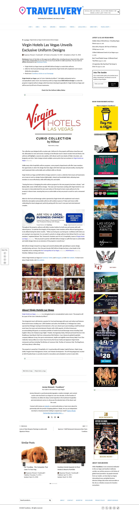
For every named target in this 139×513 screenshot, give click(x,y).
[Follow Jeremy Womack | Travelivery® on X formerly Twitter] (51, 417)
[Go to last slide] (24, 464)
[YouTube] (114, 508)
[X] (5, 256)
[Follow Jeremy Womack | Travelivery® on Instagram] (55, 417)
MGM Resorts (70, 250)
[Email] (5, 263)
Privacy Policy (100, 500)
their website (70, 258)
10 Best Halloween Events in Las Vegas (103, 52)
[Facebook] (5, 253)
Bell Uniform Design (28, 371)
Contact (70, 500)
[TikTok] (118, 508)
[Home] (22, 40)
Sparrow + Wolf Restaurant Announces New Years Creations (72, 428)
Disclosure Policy (42, 62)
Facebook (45, 258)
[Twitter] (106, 508)
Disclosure (89, 500)
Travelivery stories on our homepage (42, 73)
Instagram (59, 258)
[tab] (50, 483)
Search (50, 500)
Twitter (50, 258)
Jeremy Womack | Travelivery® (34, 55)
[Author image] (23, 55)
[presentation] (36, 454)
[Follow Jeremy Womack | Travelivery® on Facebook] (48, 417)
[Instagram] (110, 508)
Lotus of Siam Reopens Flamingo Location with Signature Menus (33, 428)
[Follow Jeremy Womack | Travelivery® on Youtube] (58, 417)
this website (40, 260)
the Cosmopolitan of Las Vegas (50, 250)
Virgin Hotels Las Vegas (29, 314)
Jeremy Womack (113, 500)
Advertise (79, 500)
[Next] (82, 464)
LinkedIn (47, 406)
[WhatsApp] (5, 259)
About (62, 500)
